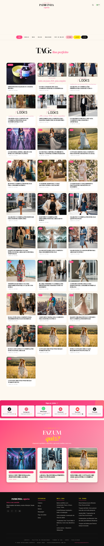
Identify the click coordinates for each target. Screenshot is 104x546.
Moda (33, 37)
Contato (26, 540)
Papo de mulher (59, 37)
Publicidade (75, 540)
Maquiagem (48, 37)
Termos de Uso (57, 540)
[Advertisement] (52, 22)
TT (15, 511)
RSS (19, 511)
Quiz (77, 37)
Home (19, 37)
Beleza (40, 37)
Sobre (67, 540)
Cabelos (26, 37)
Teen (69, 37)
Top (84, 37)
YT (11, 511)
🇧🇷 (98, 5)
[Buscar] (92, 5)
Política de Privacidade (41, 540)
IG (8, 511)
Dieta (39, 517)
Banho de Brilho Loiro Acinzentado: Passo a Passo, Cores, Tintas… (64, 505)
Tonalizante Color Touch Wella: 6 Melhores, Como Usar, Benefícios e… (66, 523)
